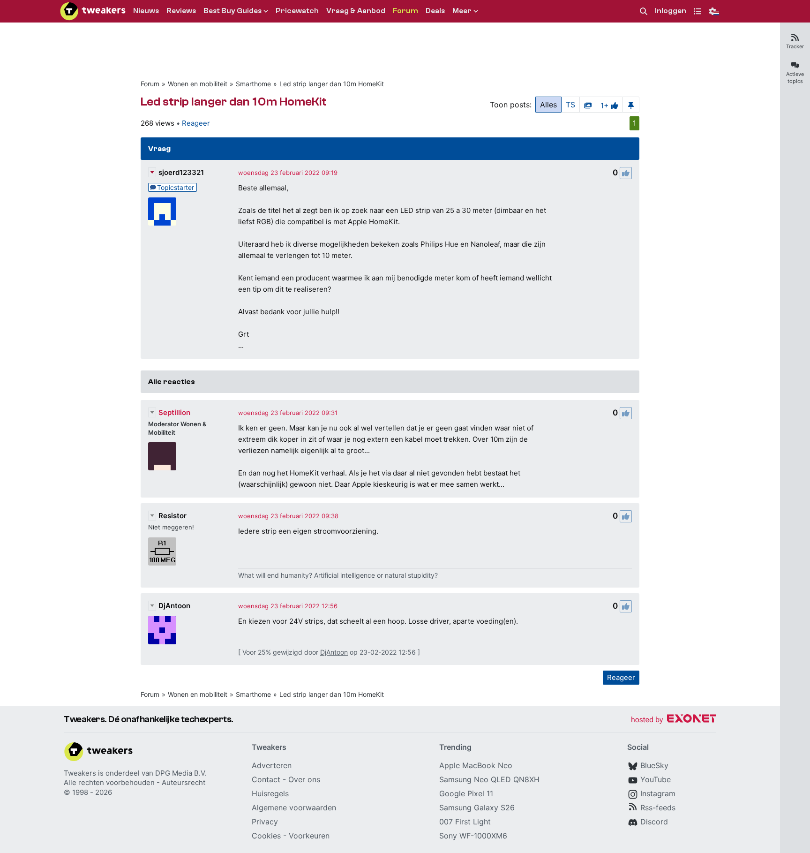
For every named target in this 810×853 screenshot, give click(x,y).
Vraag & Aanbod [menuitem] (355, 11)
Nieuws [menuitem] (146, 11)
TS (570, 104)
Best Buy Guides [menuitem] (232, 11)
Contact (266, 779)
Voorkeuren (309, 835)
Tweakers (80, 773)
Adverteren (272, 765)
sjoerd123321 (181, 172)
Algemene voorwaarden (294, 807)
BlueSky (654, 765)
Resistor (172, 515)
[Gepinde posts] (631, 104)
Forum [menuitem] (405, 11)
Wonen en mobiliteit (197, 84)
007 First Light (465, 821)
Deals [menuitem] (435, 11)
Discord (654, 821)
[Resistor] (162, 551)
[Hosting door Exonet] (673, 720)
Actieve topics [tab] (795, 77)
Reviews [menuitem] (181, 11)
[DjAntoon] (162, 630)
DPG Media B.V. (181, 773)
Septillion (174, 412)
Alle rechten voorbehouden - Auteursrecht (134, 782)
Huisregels (270, 793)
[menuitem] (643, 11)
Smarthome (253, 84)
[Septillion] (162, 456)
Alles (548, 104)
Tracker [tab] (795, 46)
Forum (150, 84)
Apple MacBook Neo (475, 765)
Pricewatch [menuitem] (297, 11)
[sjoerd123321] (162, 211)
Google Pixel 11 (466, 793)
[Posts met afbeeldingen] (588, 104)
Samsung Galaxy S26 (477, 807)
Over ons (304, 779)
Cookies (266, 835)
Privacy (265, 821)
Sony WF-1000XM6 (473, 835)
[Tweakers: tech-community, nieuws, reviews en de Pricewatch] (92, 11)
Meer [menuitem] (462, 11)
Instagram (657, 793)
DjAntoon (174, 605)
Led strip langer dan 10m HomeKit (331, 84)
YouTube (655, 779)
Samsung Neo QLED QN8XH (489, 779)
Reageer (196, 123)
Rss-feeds (657, 807)
